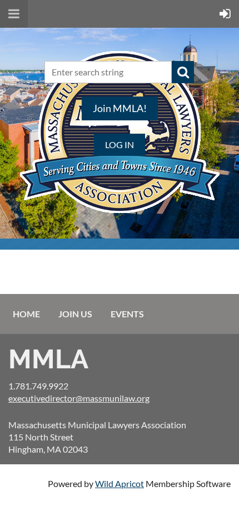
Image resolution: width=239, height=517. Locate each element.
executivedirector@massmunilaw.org (79, 398)
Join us (75, 313)
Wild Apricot (119, 483)
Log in (119, 144)
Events (127, 313)
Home (26, 313)
